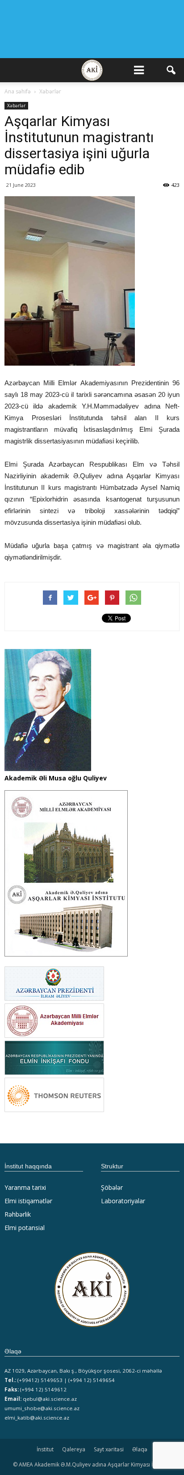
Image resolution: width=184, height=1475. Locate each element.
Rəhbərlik (17, 1214)
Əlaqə (139, 1449)
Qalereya (73, 1449)
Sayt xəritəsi (109, 1449)
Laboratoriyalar (123, 1201)
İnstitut (45, 1449)
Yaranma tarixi (25, 1187)
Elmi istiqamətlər (28, 1201)
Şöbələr (112, 1187)
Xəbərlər (16, 105)
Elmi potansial (24, 1227)
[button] (171, 70)
